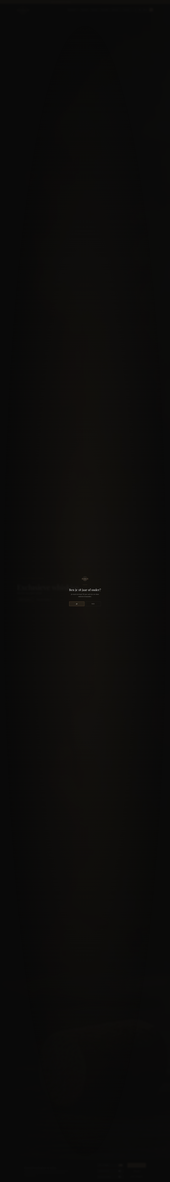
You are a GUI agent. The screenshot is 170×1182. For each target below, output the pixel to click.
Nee (93, 604)
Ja (77, 604)
